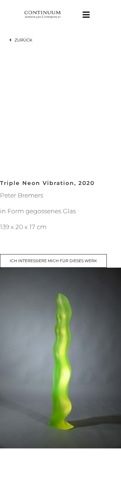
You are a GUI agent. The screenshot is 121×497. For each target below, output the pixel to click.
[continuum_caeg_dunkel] (43, 13)
